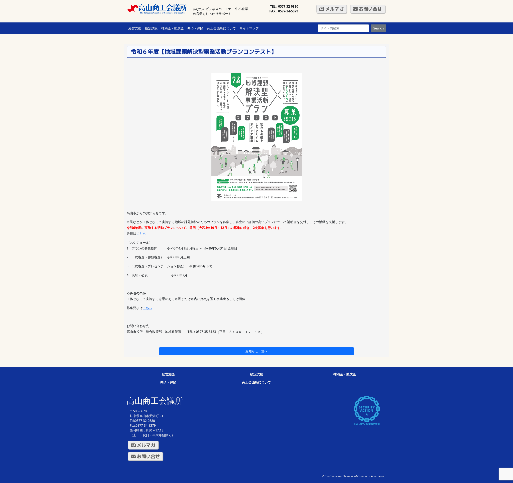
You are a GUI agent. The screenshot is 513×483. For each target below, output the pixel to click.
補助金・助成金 (172, 28)
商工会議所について (221, 28)
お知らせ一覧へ (256, 351)
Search (378, 28)
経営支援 (134, 28)
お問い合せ (370, 9)
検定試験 (151, 28)
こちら (141, 233)
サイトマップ (249, 28)
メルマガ (334, 9)
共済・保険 (195, 28)
